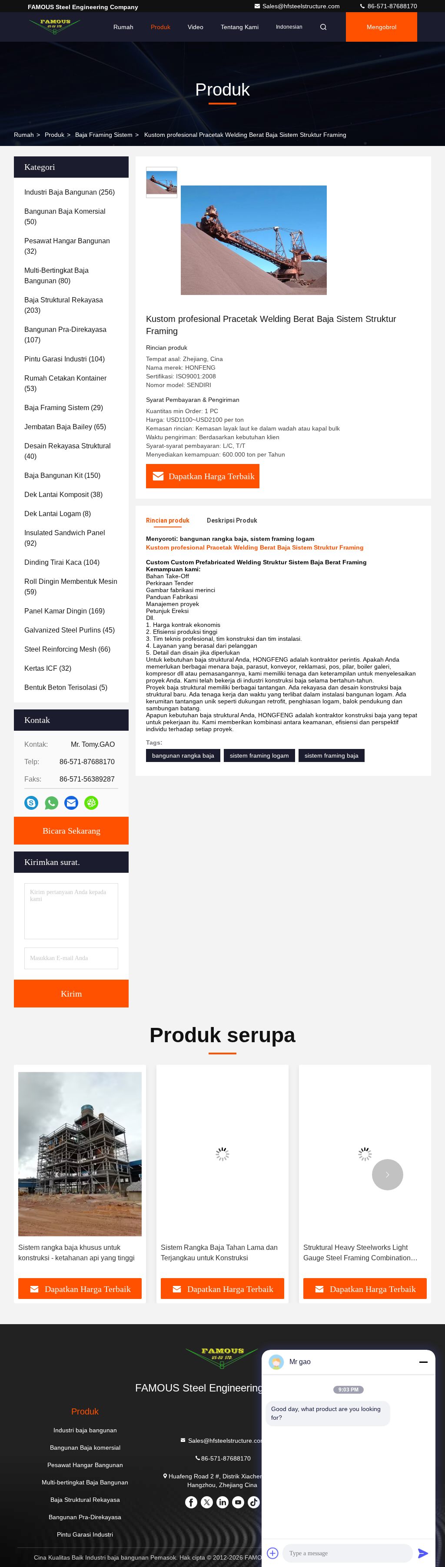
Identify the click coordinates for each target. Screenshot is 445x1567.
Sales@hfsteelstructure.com (302, 6)
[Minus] (423, 1362)
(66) (67, 649)
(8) (57, 513)
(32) (67, 246)
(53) (65, 383)
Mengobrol (381, 26)
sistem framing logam (259, 755)
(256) (69, 192)
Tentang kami (240, 26)
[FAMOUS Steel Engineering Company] (55, 27)
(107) (65, 335)
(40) (67, 451)
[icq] (91, 802)
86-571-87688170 (391, 6)
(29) (63, 407)
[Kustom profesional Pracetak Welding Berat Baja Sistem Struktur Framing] (254, 240)
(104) (64, 359)
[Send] (423, 1553)
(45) (69, 630)
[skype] (31, 802)
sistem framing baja (332, 755)
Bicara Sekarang (71, 830)
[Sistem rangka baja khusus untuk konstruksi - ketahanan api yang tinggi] (80, 1154)
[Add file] (273, 1553)
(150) (62, 475)
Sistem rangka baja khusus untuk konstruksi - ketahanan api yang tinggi (76, 1253)
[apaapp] (51, 803)
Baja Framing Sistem (104, 134)
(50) (65, 216)
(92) (64, 538)
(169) (64, 611)
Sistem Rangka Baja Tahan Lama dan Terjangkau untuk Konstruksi (219, 1253)
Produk (160, 26)
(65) (65, 427)
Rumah (123, 26)
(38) (63, 494)
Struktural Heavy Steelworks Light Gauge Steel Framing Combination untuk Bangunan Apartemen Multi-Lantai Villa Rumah (357, 1253)
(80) (56, 276)
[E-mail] (71, 802)
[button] (57, 1174)
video (195, 26)
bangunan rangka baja (183, 755)
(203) (63, 305)
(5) (65, 687)
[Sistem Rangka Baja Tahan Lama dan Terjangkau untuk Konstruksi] (222, 1154)
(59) (70, 587)
